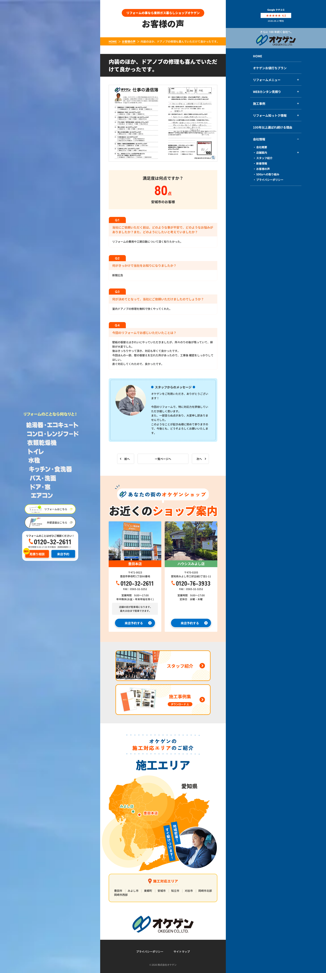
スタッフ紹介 (264, 158)
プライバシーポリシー (269, 180)
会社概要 (261, 147)
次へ (199, 459)
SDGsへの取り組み (267, 174)
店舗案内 (261, 152)
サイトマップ (182, 951)
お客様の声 (263, 169)
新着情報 (261, 163)
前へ (127, 459)
